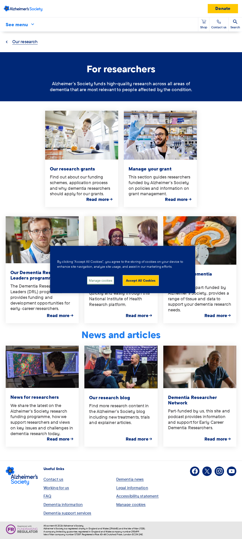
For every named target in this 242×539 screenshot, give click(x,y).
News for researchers (34, 397)
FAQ (47, 495)
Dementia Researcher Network (192, 400)
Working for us (56, 487)
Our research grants (72, 169)
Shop (203, 27)
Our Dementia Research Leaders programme (37, 275)
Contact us (53, 479)
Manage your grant (150, 169)
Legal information (132, 487)
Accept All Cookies (141, 280)
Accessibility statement (137, 495)
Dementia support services (67, 512)
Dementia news (130, 479)
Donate (222, 8)
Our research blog (109, 397)
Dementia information (63, 504)
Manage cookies (131, 504)
